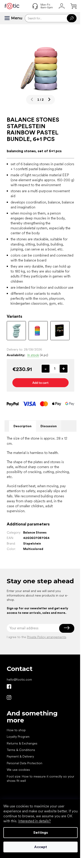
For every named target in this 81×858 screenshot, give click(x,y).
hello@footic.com (19, 679)
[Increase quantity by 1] (64, 369)
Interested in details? (34, 821)
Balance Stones (35, 532)
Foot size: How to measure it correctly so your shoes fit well (40, 778)
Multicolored (33, 549)
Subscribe (66, 628)
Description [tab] (23, 426)
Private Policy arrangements (46, 637)
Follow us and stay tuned (9, 686)
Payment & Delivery (20, 756)
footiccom (9, 697)
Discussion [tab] (48, 426)
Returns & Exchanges (22, 743)
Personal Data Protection (24, 763)
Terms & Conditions (21, 750)
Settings (40, 832)
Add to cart (40, 382)
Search (71, 18)
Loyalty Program (18, 736)
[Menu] (9, 18)
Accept (40, 847)
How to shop (16, 730)
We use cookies (18, 769)
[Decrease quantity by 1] (46, 369)
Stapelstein (32, 543)
